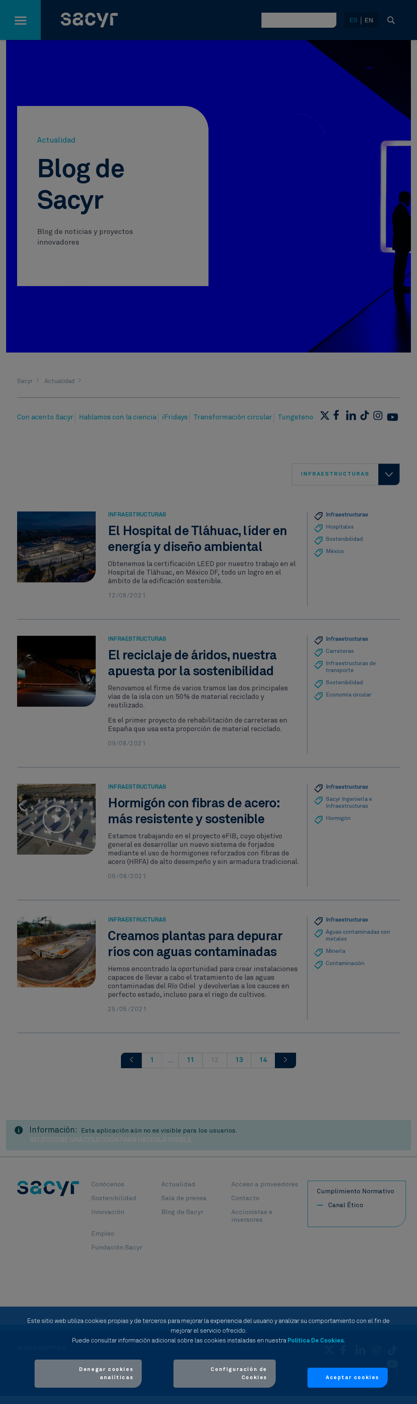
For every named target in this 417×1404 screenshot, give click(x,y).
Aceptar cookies (352, 1377)
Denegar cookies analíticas (106, 1373)
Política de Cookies (316, 1341)
